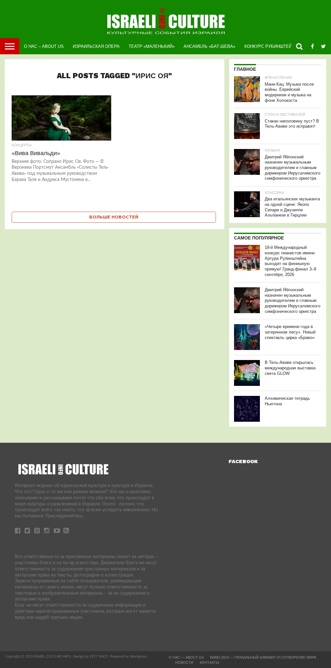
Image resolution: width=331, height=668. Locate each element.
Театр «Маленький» (152, 46)
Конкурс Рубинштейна (271, 46)
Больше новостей (113, 217)
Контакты (209, 662)
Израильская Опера (96, 46)
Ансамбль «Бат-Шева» (209, 46)
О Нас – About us (44, 46)
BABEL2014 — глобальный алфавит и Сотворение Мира (263, 657)
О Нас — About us (186, 657)
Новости (184, 662)
